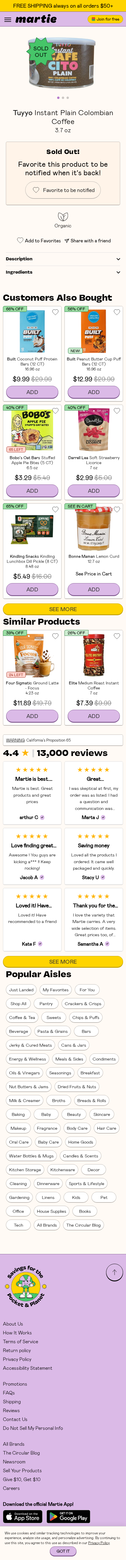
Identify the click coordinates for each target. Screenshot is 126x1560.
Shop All (18, 1003)
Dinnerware (48, 1183)
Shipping (12, 1401)
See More (63, 609)
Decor (94, 1169)
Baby (46, 1114)
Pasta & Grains (53, 1031)
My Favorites (56, 989)
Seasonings (60, 1072)
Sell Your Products (22, 1470)
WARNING (15, 740)
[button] (63, 62)
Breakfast (90, 1072)
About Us (13, 1323)
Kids (76, 1197)
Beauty (74, 1114)
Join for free (108, 18)
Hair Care (106, 1128)
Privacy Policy (17, 1359)
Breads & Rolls (91, 1100)
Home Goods (80, 1141)
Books (85, 1211)
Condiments (104, 1058)
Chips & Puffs (85, 1017)
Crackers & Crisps (83, 1003)
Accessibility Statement (27, 1368)
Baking (18, 1114)
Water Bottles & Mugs (31, 1155)
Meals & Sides (69, 1058)
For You (87, 989)
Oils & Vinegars (24, 1072)
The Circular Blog (83, 1225)
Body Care (77, 1128)
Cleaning (18, 1183)
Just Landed (21, 989)
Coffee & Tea (22, 1017)
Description (19, 259)
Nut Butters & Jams (28, 1086)
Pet (104, 1197)
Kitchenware (62, 1169)
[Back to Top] (114, 1272)
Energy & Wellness (27, 1058)
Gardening (19, 1197)
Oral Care (19, 1141)
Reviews (11, 1410)
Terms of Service (20, 1341)
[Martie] (36, 19)
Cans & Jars (73, 1045)
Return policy (17, 1350)
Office (18, 1211)
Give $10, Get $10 (21, 1479)
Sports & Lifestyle (86, 1183)
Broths (58, 1100)
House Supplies (51, 1211)
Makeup (18, 1128)
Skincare (101, 1114)
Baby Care (48, 1141)
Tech (18, 1225)
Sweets (54, 1017)
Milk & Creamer (24, 1100)
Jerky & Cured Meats (30, 1045)
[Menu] (7, 20)
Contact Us (15, 1419)
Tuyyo (23, 112)
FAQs (9, 1392)
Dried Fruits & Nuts (77, 1086)
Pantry (46, 1003)
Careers (11, 1488)
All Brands (47, 1225)
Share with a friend (91, 240)
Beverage (18, 1031)
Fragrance (47, 1128)
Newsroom (14, 1461)
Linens (48, 1197)
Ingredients (19, 272)
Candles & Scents (80, 1155)
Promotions (15, 1384)
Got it (63, 1551)
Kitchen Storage (25, 1169)
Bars (86, 1031)
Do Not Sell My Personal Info (33, 1428)
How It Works (17, 1332)
